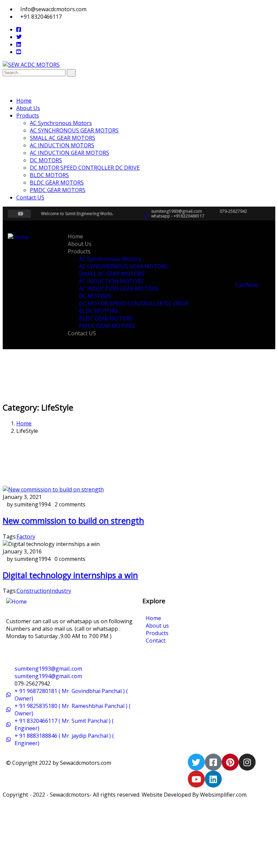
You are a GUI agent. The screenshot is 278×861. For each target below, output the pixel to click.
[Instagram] (247, 762)
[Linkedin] (213, 779)
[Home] (18, 237)
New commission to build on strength (73, 520)
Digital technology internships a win (70, 575)
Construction (33, 590)
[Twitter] (196, 762)
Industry (60, 590)
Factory (26, 536)
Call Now (246, 285)
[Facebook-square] (213, 762)
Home (24, 423)
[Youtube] (196, 779)
